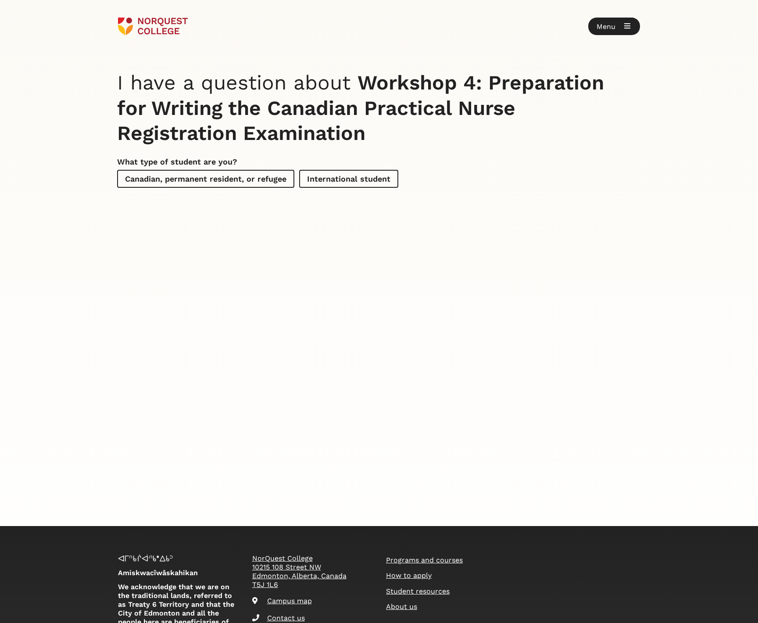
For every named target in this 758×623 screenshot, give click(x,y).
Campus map (289, 601)
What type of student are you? (177, 161)
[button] (614, 26)
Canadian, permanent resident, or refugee (205, 178)
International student (348, 178)
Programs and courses (424, 560)
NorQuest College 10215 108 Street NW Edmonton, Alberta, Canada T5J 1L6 (299, 571)
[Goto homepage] (153, 26)
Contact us (286, 618)
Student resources (418, 591)
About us (401, 606)
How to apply (409, 575)
